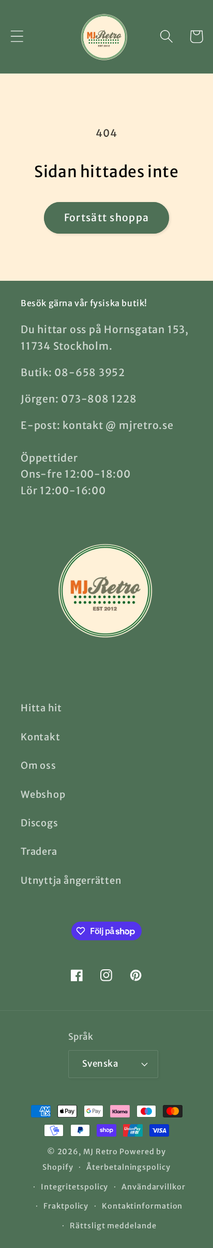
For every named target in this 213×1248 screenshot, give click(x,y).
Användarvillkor (153, 1187)
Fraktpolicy (65, 1206)
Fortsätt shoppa (106, 217)
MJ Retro (100, 1151)
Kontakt (40, 737)
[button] (17, 36)
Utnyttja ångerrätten (71, 880)
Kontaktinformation (142, 1206)
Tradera (39, 851)
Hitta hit (41, 708)
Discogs (39, 823)
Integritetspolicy (74, 1187)
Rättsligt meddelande (113, 1225)
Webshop (43, 794)
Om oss (38, 765)
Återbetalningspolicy (128, 1167)
